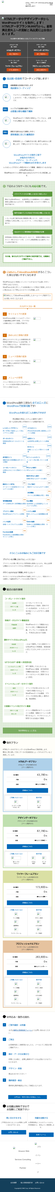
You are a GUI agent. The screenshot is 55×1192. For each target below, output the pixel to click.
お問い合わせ (13, 1132)
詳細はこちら (27, 790)
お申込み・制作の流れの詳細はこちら (27, 1097)
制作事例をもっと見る (27, 731)
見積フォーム (41, 1135)
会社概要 (13, 1183)
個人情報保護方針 (27, 1183)
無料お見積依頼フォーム (23, 1030)
